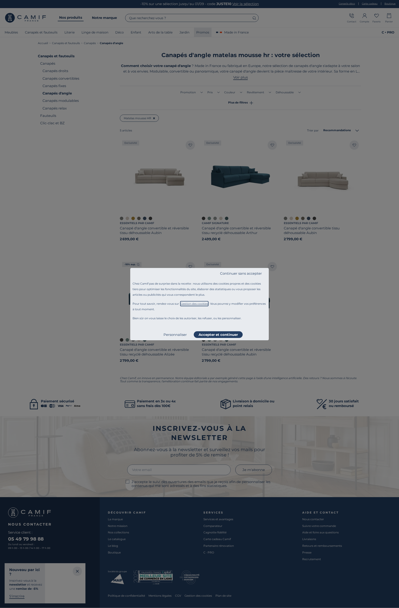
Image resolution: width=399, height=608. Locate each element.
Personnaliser (175, 334)
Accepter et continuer (218, 334)
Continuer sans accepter (241, 273)
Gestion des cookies (194, 303)
